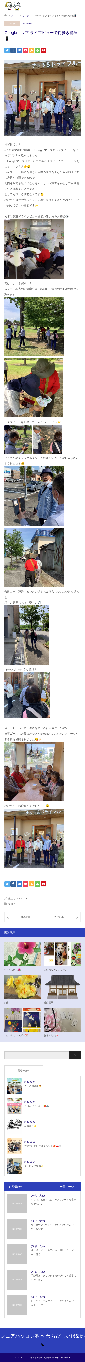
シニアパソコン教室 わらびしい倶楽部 (42, 1336)
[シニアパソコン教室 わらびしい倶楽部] (12, 6)
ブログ (12, 23)
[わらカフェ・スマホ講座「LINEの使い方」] (61, 917)
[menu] (79, 6)
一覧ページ (67, 1186)
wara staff (22, 898)
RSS (42, 1344)
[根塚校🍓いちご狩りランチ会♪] (23, 917)
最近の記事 (23, 1070)
